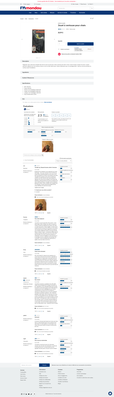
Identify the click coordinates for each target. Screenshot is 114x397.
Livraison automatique (81, 373)
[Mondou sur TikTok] (31, 394)
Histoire (59, 371)
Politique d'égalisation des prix (45, 387)
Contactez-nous (42, 371)
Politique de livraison (43, 377)
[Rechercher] (92, 8)
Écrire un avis (72, 29)
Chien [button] (36, 12)
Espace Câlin (23, 380)
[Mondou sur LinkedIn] (26, 394)
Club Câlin (79, 371)
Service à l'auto (23, 378)
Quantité (60, 41)
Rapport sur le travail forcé (45, 383)
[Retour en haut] (34, 394)
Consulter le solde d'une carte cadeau (85, 377)
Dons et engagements (62, 375)
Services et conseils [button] (62, 12)
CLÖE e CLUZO (61, 23)
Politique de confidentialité (44, 379)
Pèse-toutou (23, 376)
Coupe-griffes (23, 372)
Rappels (41, 385)
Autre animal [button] (44, 12)
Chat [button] (30, 12)
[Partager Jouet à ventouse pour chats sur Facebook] (91, 18)
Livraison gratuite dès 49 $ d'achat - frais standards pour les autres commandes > (57, 1)
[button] (26, 4)
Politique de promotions (44, 381)
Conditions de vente (62, 377)
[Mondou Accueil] (30, 7)
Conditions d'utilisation (62, 379)
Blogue (59, 383)
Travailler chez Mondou (63, 381)
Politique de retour (43, 375)
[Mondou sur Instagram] (21, 394)
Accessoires (31, 18)
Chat (26, 18)
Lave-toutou (22, 374)
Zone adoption (80, 375)
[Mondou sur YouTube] (28, 394)
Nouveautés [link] (82, 12)
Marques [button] (52, 12)
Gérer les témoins (48, 102)
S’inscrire (44, 365)
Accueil (21, 18)
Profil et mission (61, 373)
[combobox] (76, 8)
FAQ (40, 373)
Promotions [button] (73, 12)
